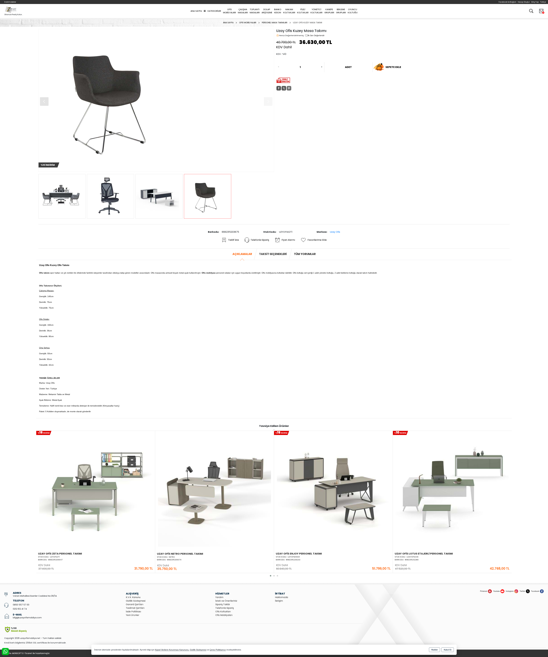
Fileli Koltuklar (303, 11)
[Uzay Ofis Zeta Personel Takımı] (95, 490)
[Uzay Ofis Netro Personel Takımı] (214, 490)
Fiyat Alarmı (288, 240)
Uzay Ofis (335, 232)
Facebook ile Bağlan (507, 2)
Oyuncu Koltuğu (352, 11)
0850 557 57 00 (21, 604)
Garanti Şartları (134, 604)
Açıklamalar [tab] (242, 254)
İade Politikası (133, 611)
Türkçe (543, 2)
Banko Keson (277, 11)
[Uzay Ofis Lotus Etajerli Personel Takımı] (452, 490)
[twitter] (284, 88)
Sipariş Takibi (222, 604)
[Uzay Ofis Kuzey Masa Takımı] (156, 100)
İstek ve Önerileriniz (226, 600)
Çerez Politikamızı (218, 650)
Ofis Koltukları (223, 611)
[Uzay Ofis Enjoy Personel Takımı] (333, 490)
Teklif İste (233, 240)
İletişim (279, 600)
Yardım (219, 597)
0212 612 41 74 (20, 608)
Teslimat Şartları (135, 608)
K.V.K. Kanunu (133, 597)
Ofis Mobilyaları (229, 11)
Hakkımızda (281, 597)
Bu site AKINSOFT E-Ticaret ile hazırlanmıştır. (27, 653)
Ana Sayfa (196, 10)
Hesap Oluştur (524, 2)
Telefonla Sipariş (260, 240)
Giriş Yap (535, 2)
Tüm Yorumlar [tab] (305, 254)
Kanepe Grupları (329, 11)
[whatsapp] (294, 88)
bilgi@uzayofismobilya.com (27, 617)
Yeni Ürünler (132, 615)
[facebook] (278, 88)
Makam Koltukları (289, 11)
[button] (268, 101)
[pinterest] (289, 88)
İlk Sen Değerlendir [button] (316, 35)
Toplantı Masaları (255, 11)
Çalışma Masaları (243, 11)
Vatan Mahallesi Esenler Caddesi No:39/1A (35, 595)
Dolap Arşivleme (267, 11)
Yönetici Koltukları (316, 11)
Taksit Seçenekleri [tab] (273, 254)
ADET (348, 67)
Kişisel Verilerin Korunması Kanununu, (172, 650)
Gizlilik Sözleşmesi (135, 600)
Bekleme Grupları (341, 11)
